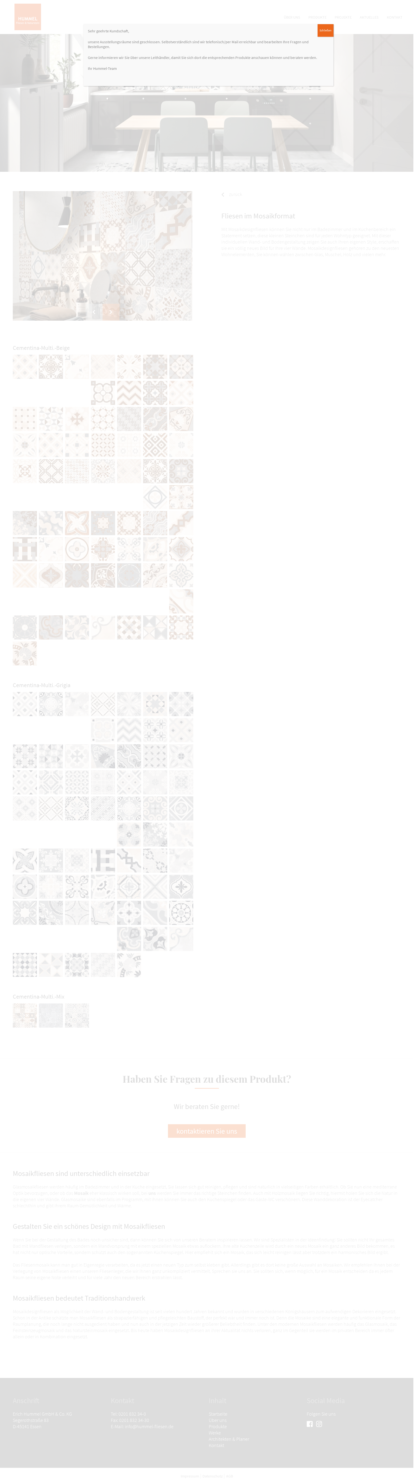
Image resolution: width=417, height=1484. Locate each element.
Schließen (326, 30)
